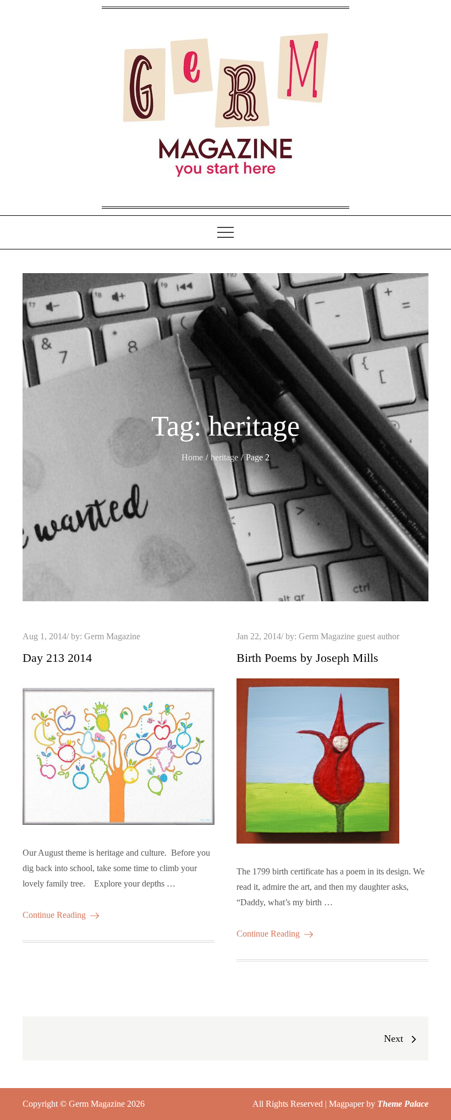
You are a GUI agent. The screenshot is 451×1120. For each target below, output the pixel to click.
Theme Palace (402, 1103)
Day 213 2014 (57, 658)
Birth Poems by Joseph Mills (307, 658)
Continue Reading (54, 915)
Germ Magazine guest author (349, 636)
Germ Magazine (112, 636)
